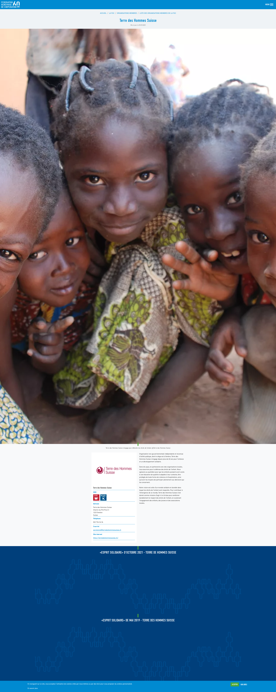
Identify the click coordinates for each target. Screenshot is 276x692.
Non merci (244, 684)
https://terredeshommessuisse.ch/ (105, 538)
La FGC (111, 13)
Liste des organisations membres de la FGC (158, 13)
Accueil (103, 13)
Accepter (235, 684)
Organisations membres (127, 13)
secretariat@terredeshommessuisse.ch (107, 530)
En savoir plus (33, 688)
